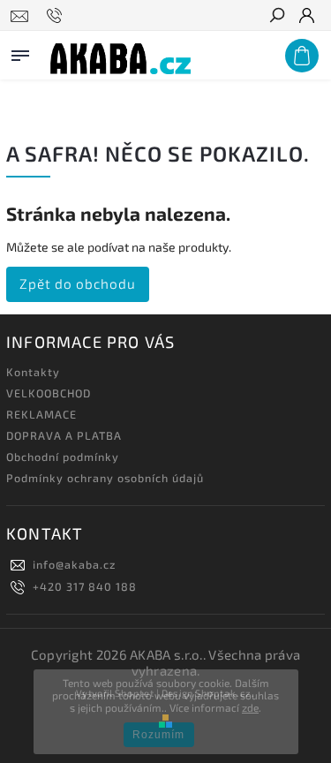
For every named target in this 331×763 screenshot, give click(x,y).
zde (250, 707)
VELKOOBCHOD (48, 393)
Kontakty (33, 372)
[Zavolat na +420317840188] (56, 16)
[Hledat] (276, 17)
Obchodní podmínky (62, 456)
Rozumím (158, 735)
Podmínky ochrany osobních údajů (105, 478)
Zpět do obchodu (77, 283)
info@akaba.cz (74, 564)
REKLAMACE (41, 414)
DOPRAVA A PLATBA (64, 435)
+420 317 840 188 (85, 586)
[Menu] (20, 52)
